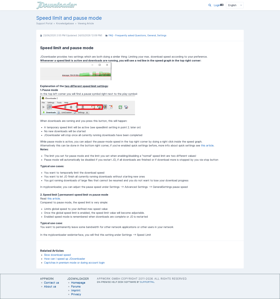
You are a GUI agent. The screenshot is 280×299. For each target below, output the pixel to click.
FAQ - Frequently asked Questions (127, 35)
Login (217, 5)
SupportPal (147, 282)
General (151, 35)
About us (50, 286)
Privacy (76, 294)
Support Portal (44, 23)
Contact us (51, 282)
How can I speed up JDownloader (64, 258)
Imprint (76, 290)
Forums (76, 286)
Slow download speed (57, 254)
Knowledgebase (65, 23)
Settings (161, 35)
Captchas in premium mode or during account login (74, 262)
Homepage (78, 282)
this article (207, 145)
